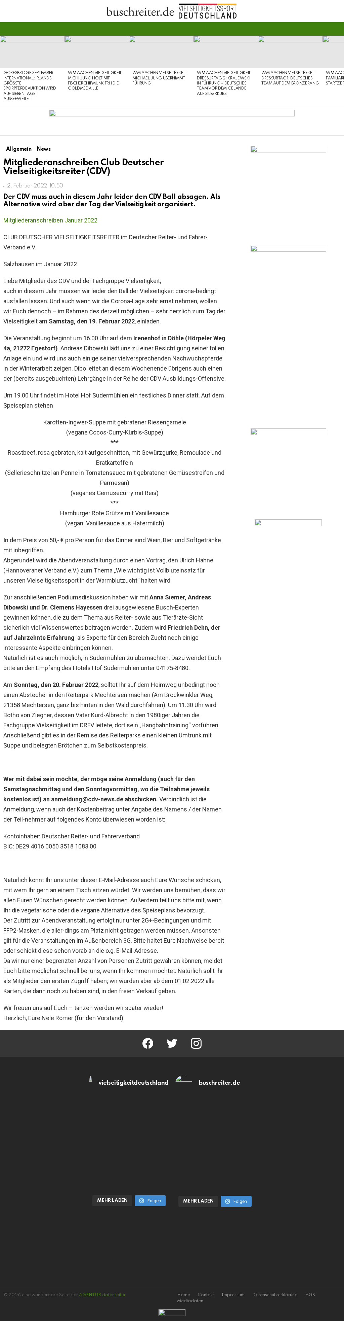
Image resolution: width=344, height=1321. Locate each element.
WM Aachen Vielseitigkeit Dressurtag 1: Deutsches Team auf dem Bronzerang (290, 78)
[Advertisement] (288, 644)
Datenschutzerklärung (275, 1295)
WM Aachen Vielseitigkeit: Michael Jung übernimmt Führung (159, 78)
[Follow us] (325, 29)
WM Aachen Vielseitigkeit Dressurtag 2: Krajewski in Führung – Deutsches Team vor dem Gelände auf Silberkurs (224, 83)
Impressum (233, 1295)
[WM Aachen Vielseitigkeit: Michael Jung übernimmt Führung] (161, 52)
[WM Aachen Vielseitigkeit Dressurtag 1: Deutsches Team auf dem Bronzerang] (290, 52)
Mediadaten (190, 1301)
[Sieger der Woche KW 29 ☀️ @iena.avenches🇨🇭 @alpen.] (215, 1168)
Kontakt (206, 1295)
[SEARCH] (337, 29)
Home (183, 1295)
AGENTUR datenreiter (102, 1295)
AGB (310, 1295)
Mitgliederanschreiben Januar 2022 (50, 220)
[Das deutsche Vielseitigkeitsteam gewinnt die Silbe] (129, 1167)
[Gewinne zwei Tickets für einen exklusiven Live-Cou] (215, 1122)
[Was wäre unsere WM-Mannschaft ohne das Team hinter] (129, 1122)
